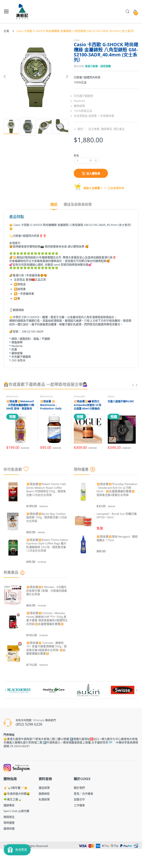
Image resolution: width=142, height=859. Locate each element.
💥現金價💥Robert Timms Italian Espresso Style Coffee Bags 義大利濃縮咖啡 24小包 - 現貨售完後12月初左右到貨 (47, 545)
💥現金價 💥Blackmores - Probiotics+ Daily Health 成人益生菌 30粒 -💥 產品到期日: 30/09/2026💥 (53, 410)
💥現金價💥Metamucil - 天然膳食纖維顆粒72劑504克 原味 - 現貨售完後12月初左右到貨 (20, 406)
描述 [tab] (53, 204)
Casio (77, 40)
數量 (76, 155)
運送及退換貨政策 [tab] (78, 204)
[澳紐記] (22, 11)
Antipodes (79, 396)
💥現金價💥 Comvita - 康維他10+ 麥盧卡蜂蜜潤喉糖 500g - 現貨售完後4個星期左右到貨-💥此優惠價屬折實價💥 (46, 648)
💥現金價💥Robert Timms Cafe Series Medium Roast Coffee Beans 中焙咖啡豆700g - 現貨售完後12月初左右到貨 (46, 489)
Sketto (111, 396)
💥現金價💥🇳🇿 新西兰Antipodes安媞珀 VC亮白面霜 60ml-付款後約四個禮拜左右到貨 (87, 406)
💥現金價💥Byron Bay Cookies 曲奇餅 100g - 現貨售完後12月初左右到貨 (46, 517)
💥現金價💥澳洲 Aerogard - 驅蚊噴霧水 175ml (117, 538)
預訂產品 (119, 129)
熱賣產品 (11, 572)
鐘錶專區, (107, 129)
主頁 (6, 31)
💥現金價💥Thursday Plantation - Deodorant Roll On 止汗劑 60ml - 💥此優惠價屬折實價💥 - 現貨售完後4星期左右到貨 (117, 489)
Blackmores (46, 396)
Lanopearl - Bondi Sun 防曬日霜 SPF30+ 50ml (117, 515)
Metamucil (12, 396)
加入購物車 (93, 173)
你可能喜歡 (13, 469)
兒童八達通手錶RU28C (121, 401)
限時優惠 (81, 469)
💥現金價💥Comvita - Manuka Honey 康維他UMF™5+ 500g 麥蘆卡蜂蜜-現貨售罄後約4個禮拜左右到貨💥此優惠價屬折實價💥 (47, 618)
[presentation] (133, 385)
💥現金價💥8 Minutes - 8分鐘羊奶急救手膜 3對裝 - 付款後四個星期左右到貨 (46, 590)
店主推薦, (94, 129)
